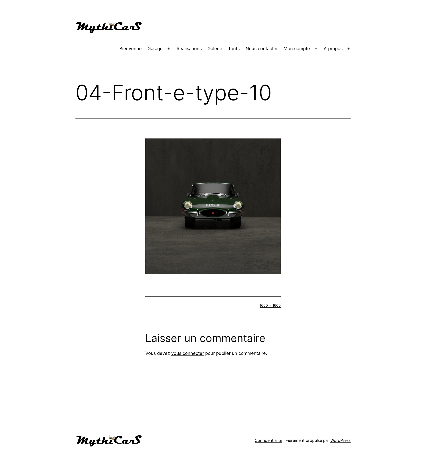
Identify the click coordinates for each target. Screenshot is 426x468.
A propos (333, 48)
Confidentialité (268, 440)
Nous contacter (262, 48)
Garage (155, 48)
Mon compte (297, 48)
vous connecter (187, 353)
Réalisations (189, 48)
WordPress (340, 440)
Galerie (214, 48)
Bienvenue (130, 48)
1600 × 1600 (270, 305)
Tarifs (234, 48)
